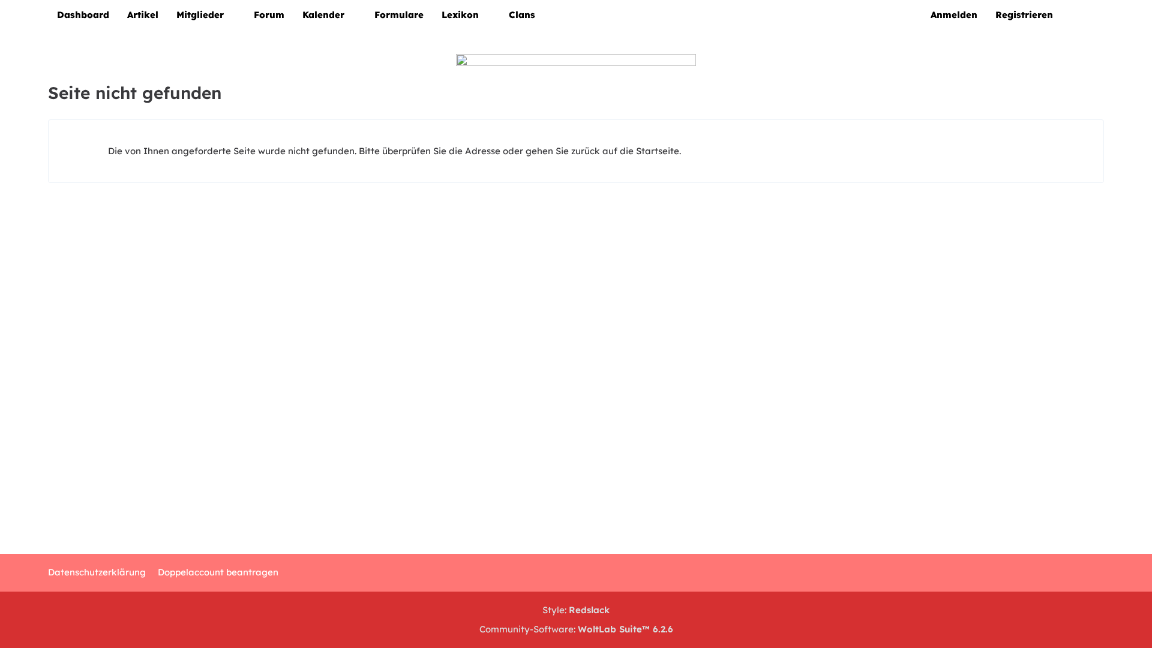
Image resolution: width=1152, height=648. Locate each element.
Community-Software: (576, 629)
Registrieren (1024, 14)
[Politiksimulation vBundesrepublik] (576, 159)
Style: (576, 610)
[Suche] (1083, 15)
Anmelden (954, 14)
